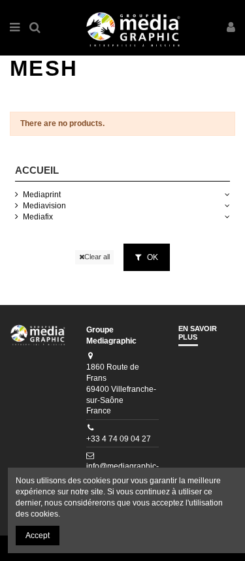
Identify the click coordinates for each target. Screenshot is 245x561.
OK (151, 257)
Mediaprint (42, 194)
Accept (37, 535)
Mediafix (38, 216)
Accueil (37, 170)
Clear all (97, 257)
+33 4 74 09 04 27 (118, 438)
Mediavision (44, 205)
